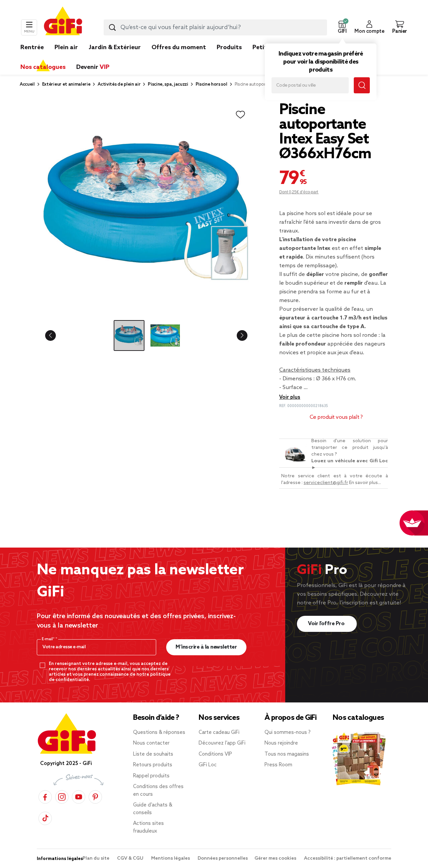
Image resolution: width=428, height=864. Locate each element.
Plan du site (96, 858)
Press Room (278, 765)
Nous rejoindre (281, 743)
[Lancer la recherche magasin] (362, 85)
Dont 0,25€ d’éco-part (299, 192)
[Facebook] (45, 796)
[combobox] (215, 27)
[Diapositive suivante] (236, 335)
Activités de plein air (119, 84)
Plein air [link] (66, 47)
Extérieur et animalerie (66, 84)
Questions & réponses (159, 733)
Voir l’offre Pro (327, 623)
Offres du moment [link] (178, 47)
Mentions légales (171, 858)
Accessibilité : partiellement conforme (347, 858)
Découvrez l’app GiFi (222, 743)
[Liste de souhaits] (240, 114)
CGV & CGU (130, 858)
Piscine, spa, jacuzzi (168, 84)
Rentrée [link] (32, 47)
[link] (229, 57)
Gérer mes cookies (275, 858)
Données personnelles (223, 858)
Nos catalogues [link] (43, 67)
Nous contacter (151, 743)
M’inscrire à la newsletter (206, 647)
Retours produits (152, 765)
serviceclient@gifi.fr (326, 483)
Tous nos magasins (286, 754)
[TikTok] (45, 817)
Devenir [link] (92, 67)
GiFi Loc (208, 765)
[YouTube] (78, 796)
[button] (342, 27)
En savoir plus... (365, 483)
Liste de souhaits (153, 754)
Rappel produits (151, 776)
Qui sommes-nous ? (287, 733)
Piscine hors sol (211, 84)
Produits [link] (229, 47)
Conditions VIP (215, 754)
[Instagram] (62, 796)
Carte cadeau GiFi (219, 733)
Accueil (27, 84)
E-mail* (49, 639)
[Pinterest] (95, 796)
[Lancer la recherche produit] (112, 27)
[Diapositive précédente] (56, 335)
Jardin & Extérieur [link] (115, 47)
